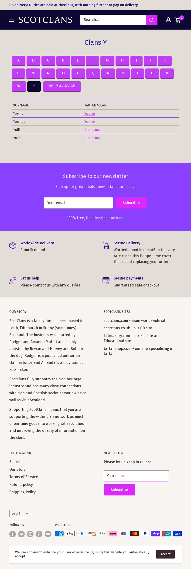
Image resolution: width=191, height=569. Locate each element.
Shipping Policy (22, 492)
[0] (178, 20)
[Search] (151, 20)
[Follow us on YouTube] (48, 534)
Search (15, 462)
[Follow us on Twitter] (21, 534)
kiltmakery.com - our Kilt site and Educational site (132, 338)
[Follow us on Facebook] (12, 534)
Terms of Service (23, 477)
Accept (165, 554)
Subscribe (131, 203)
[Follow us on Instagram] (30, 534)
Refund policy (21, 484)
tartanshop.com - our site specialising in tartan (138, 351)
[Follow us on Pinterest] (39, 534)
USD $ (16, 514)
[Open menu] (11, 20)
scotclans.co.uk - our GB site (128, 328)
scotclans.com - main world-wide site (135, 320)
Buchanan (93, 130)
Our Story (17, 469)
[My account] (168, 19)
